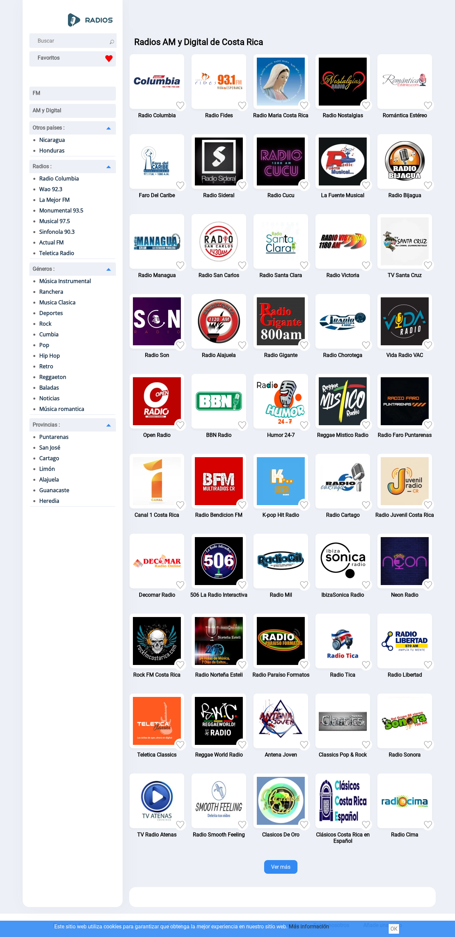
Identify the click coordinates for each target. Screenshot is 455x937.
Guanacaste (54, 490)
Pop (44, 345)
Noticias (49, 398)
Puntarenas (54, 437)
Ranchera (51, 291)
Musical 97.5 (54, 221)
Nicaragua (52, 140)
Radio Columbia (59, 178)
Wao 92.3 (50, 189)
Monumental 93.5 (61, 210)
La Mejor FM (54, 199)
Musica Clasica (57, 302)
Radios (42, 166)
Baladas (49, 387)
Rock (45, 323)
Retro (46, 366)
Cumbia (49, 334)
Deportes (51, 313)
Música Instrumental (65, 281)
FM (36, 93)
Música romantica (61, 409)
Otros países (49, 128)
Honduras (52, 150)
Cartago (49, 458)
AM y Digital (47, 110)
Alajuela (49, 479)
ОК (393, 929)
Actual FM (51, 242)
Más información (309, 926)
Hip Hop (49, 355)
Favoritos (49, 58)
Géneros (44, 269)
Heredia (49, 500)
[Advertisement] (282, 16)
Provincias (46, 425)
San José (49, 447)
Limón (47, 468)
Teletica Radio (56, 253)
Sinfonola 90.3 (57, 231)
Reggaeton (52, 377)
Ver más (280, 867)
